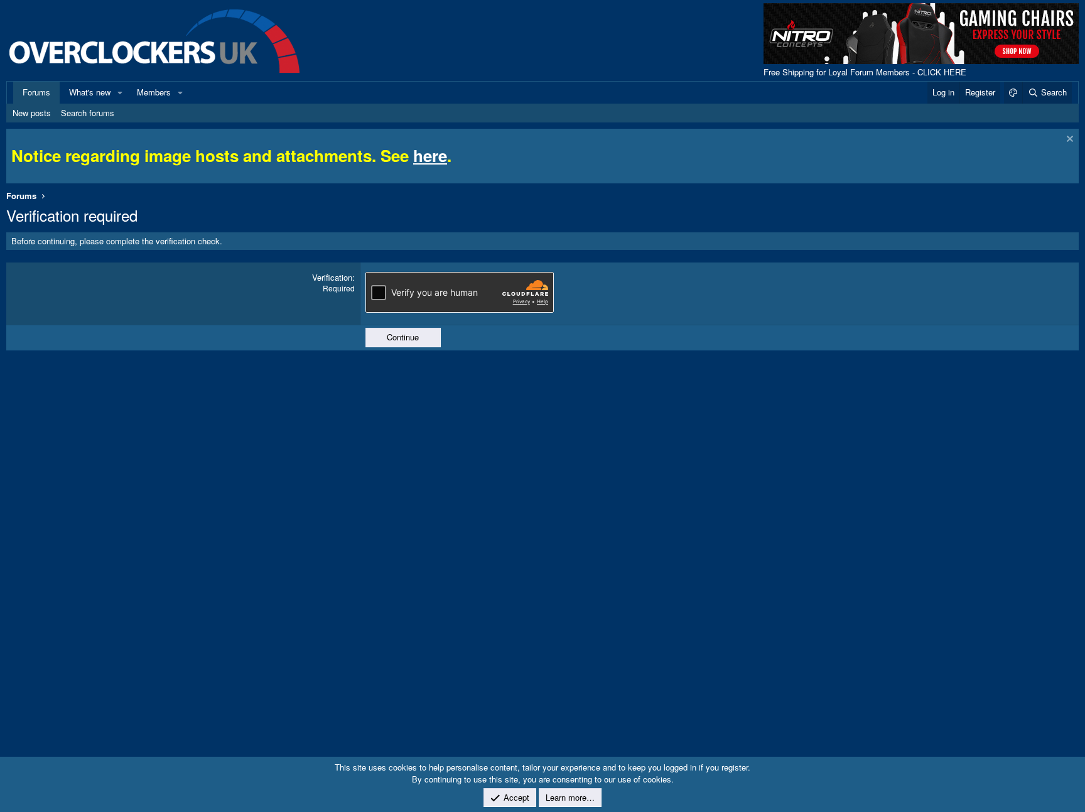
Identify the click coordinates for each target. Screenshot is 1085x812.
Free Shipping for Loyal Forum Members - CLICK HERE (865, 72)
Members (154, 92)
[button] (120, 92)
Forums (36, 92)
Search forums (87, 113)
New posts (32, 113)
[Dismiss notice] (1068, 140)
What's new (90, 92)
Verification (332, 277)
